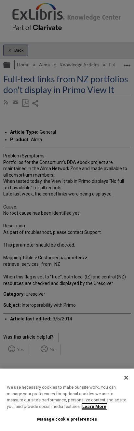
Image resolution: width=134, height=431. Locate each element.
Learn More (94, 406)
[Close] (126, 377)
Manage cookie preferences (67, 419)
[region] (67, 400)
